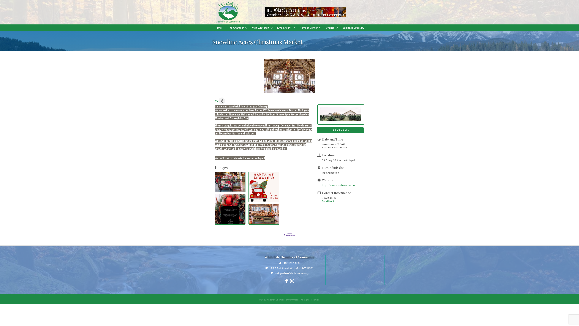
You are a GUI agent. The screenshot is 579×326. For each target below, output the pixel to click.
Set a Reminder (340, 130)
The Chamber (236, 27)
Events (330, 27)
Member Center (308, 27)
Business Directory (353, 27)
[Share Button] (221, 100)
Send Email (328, 201)
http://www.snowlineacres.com (339, 185)
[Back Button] (216, 101)
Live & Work (284, 27)
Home (218, 27)
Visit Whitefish (260, 27)
